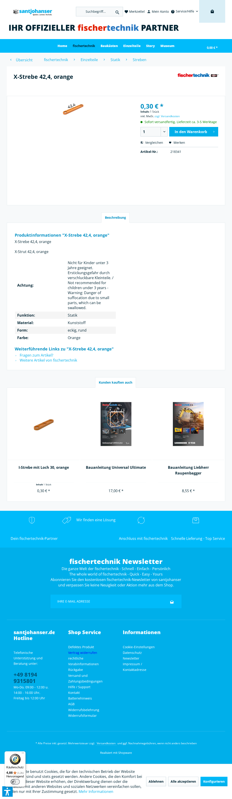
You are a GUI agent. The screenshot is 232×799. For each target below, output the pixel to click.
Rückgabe (75, 669)
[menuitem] (184, 11)
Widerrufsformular (82, 715)
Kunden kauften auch (115, 382)
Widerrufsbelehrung (83, 710)
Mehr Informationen (96, 791)
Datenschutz (132, 652)
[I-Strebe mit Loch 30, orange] (43, 424)
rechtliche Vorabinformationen (83, 661)
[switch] (15, 781)
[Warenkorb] (212, 18)
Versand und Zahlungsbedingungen (85, 678)
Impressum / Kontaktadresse (134, 667)
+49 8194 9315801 (25, 678)
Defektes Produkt (81, 647)
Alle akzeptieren (183, 781)
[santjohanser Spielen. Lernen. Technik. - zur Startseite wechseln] (31, 11)
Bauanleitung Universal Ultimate (116, 467)
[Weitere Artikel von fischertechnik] (197, 81)
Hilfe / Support (79, 687)
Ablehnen (156, 781)
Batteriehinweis (80, 698)
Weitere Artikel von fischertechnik (48, 360)
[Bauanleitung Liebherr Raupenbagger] (188, 424)
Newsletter (131, 658)
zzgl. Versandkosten (167, 116)
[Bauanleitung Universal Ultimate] (116, 424)
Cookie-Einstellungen (139, 647)
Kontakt (74, 692)
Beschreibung (115, 217)
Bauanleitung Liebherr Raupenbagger (188, 470)
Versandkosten (106, 743)
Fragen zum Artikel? (36, 355)
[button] (7, 791)
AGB (71, 704)
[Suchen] (117, 11)
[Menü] (23, 754)
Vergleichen (153, 142)
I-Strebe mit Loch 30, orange (44, 467)
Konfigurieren (214, 781)
